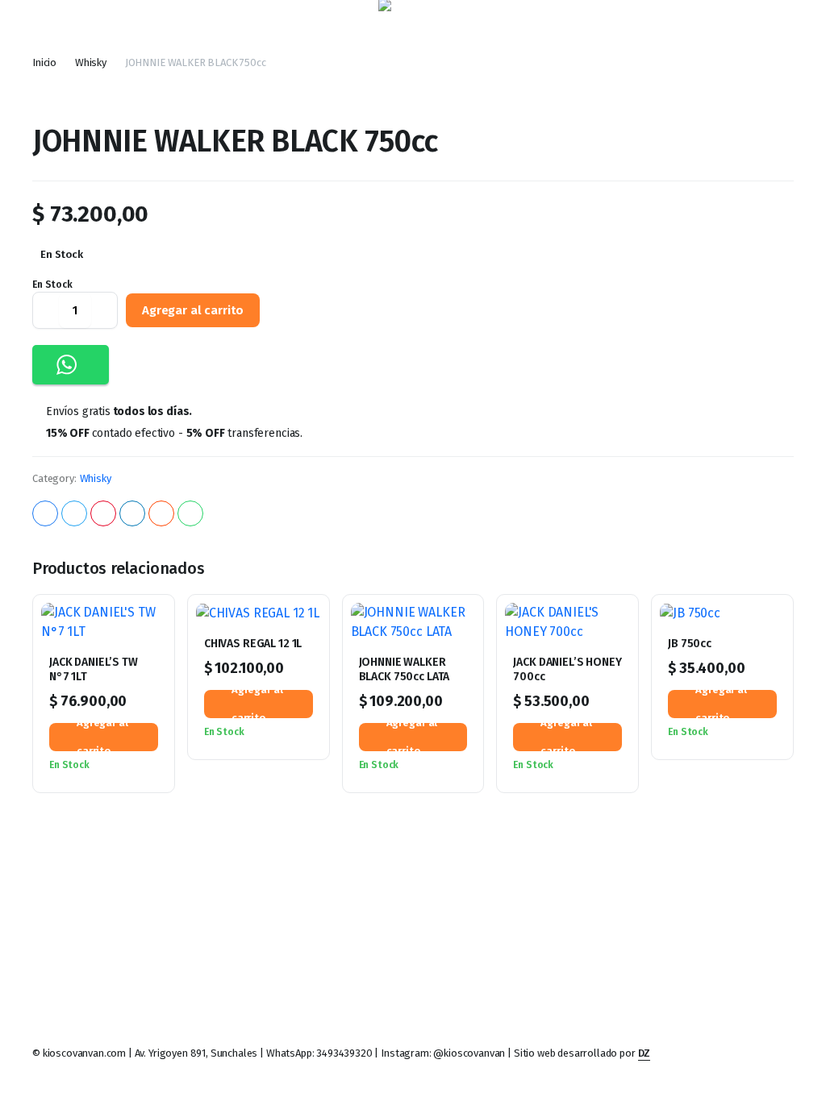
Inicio (44, 62)
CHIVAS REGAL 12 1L (253, 643)
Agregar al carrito (193, 310)
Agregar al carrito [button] (102, 737)
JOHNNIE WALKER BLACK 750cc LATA (404, 669)
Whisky (90, 62)
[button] (70, 364)
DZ (644, 1053)
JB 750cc (689, 643)
